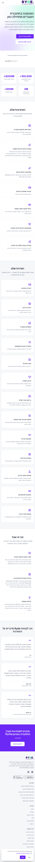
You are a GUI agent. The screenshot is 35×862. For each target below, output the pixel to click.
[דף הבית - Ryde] (28, 3)
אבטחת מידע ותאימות (28, 844)
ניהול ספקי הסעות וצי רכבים (27, 795)
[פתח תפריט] (3, 2)
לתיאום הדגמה (17, 744)
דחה (29, 857)
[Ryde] (30, 758)
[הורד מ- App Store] (29, 777)
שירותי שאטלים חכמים (28, 789)
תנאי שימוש (31, 838)
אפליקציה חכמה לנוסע (28, 801)
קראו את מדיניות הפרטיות (22, 853)
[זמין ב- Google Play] (18, 777)
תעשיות (32, 812)
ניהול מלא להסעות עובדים (27, 786)
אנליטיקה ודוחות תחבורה (28, 798)
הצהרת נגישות (30, 841)
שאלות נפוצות (30, 821)
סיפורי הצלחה (30, 815)
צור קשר (32, 824)
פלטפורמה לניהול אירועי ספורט (26, 792)
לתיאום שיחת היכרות (25, 36)
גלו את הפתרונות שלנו (24, 42)
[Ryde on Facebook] (28, 772)
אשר (22, 857)
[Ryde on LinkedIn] (32, 772)
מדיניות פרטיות (30, 832)
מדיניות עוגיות (30, 835)
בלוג (33, 818)
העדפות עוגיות (30, 847)
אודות (32, 809)
